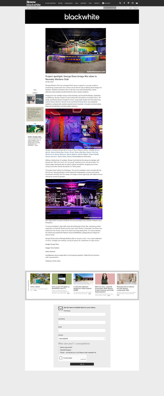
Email (60, 327)
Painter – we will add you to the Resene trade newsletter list (78, 352)
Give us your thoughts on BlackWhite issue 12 (60, 287)
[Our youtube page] (137, 3)
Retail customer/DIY (66, 347)
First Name (67, 311)
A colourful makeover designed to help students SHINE (82, 288)
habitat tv (97, 3)
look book (107, 3)
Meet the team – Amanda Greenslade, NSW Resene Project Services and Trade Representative (104, 289)
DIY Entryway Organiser (34, 109)
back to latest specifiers (32, 8)
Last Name (61, 319)
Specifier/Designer (65, 350)
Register (136, 8)
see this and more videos (34, 117)
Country (60, 335)
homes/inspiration (50, 3)
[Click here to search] (120, 3)
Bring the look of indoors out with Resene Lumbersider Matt (125, 288)
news (76, 3)
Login (130, 8)
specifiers (83, 3)
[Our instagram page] (133, 3)
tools (90, 3)
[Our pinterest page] (128, 3)
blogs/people (69, 3)
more (36, 145)
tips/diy (60, 3)
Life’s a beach (35, 287)
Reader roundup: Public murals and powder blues (35, 137)
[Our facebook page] (124, 3)
